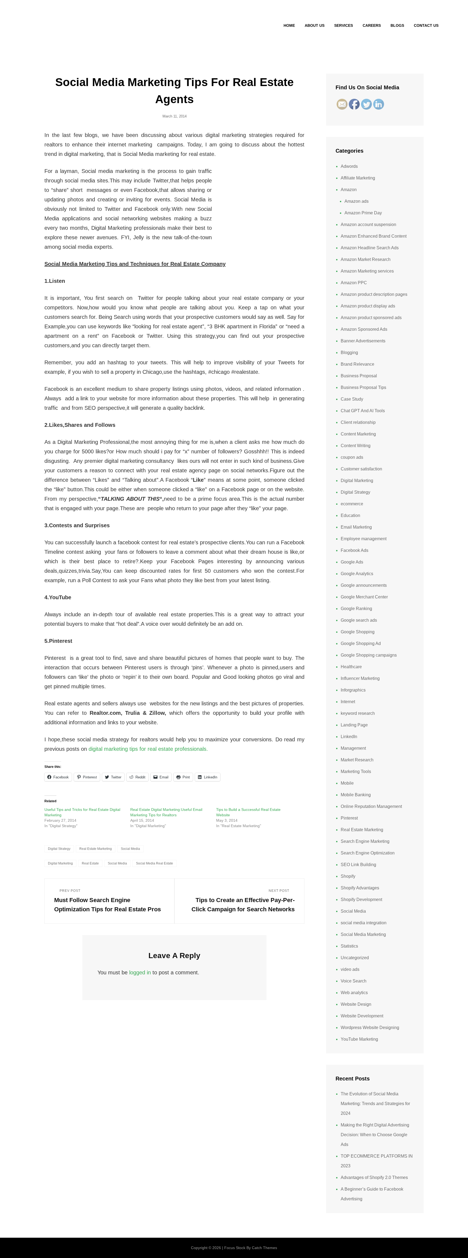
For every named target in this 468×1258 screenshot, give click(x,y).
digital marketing (60, 863)
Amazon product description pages (374, 294)
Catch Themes (264, 1248)
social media (117, 863)
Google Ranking (356, 608)
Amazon (349, 189)
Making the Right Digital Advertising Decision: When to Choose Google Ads (375, 1135)
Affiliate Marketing (358, 178)
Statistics (349, 946)
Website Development (362, 1016)
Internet (348, 701)
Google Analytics (357, 573)
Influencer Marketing (360, 678)
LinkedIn (349, 736)
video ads (350, 969)
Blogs (397, 25)
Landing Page (354, 725)
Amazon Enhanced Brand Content (374, 236)
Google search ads (359, 620)
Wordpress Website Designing (370, 1027)
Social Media (130, 849)
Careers (372, 25)
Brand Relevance (357, 364)
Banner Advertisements (363, 341)
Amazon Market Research (366, 259)
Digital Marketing (357, 480)
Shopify (348, 876)
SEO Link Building (358, 864)
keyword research (358, 713)
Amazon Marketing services (367, 271)
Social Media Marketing (363, 934)
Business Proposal (359, 376)
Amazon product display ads (368, 306)
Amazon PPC (354, 282)
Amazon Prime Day (363, 213)
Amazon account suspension (368, 224)
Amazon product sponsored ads (371, 317)
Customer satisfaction (361, 469)
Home (289, 25)
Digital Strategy (59, 849)
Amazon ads (356, 201)
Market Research (357, 760)
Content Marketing (358, 434)
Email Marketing (356, 527)
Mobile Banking (356, 794)
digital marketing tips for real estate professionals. (148, 749)
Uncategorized (355, 957)
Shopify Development (361, 899)
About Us (314, 25)
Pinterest (349, 818)
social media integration (363, 922)
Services (343, 25)
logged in (140, 972)
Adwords (349, 166)
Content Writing (355, 445)
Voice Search (353, 981)
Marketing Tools (356, 771)
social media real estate (154, 863)
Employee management (363, 538)
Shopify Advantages (360, 888)
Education (350, 515)
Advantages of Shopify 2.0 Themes (374, 1177)
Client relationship (358, 422)
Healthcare (351, 666)
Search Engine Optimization (368, 853)
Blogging (349, 352)
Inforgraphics (353, 690)
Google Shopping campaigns (369, 655)
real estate (90, 863)
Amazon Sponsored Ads (364, 329)
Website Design (356, 1004)
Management (353, 748)
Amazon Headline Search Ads (370, 247)
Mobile (347, 783)
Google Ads (352, 562)
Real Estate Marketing (95, 849)
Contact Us (426, 25)
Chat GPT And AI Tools (363, 410)
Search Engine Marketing (365, 841)
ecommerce (352, 504)
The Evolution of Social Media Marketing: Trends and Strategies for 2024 (375, 1104)
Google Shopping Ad (361, 643)
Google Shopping (358, 632)
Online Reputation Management (371, 806)
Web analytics (354, 992)
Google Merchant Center (364, 597)
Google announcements (364, 585)
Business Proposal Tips (363, 387)
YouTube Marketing (359, 1039)
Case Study (352, 399)
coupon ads (352, 457)
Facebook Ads (354, 550)
